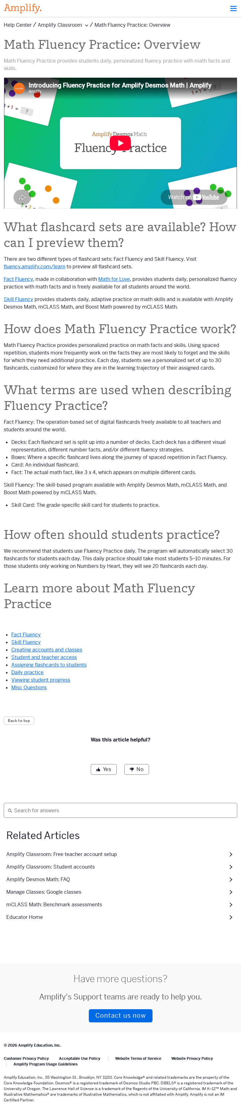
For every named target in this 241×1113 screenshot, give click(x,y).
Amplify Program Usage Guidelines (45, 1064)
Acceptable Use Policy (79, 1058)
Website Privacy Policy (192, 1058)
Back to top (19, 720)
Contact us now (120, 1016)
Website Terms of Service (138, 1058)
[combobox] (118, 810)
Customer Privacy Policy (26, 1058)
